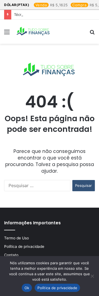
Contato (11, 255)
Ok (26, 288)
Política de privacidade (24, 246)
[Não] (92, 276)
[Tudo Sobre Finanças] (33, 32)
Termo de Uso (16, 238)
